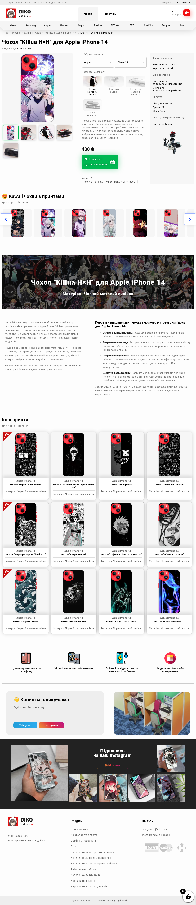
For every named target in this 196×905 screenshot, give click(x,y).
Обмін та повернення (84, 840)
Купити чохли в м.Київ (85, 875)
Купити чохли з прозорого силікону (94, 863)
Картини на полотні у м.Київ (89, 886)
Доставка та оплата (84, 834)
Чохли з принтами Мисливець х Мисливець (110, 181)
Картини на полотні (83, 880)
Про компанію (80, 829)
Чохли (88, 13)
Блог (74, 846)
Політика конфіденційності (111, 900)
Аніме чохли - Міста (83, 869)
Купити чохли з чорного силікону (92, 852)
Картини (110, 13)
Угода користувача (80, 900)
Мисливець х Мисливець (20, 333)
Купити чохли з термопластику (91, 857)
